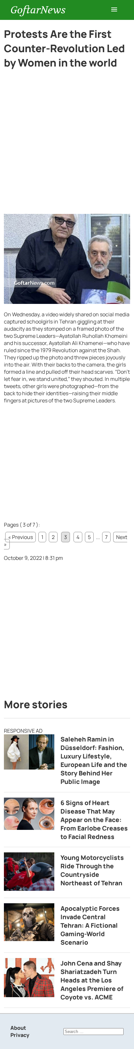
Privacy (19, 1035)
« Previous (20, 537)
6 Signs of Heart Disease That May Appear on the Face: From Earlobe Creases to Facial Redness (94, 820)
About (18, 1027)
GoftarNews (38, 10)
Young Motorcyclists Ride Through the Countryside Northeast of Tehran (92, 870)
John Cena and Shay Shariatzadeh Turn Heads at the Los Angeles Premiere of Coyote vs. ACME (91, 980)
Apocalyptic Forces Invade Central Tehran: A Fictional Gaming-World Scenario (90, 925)
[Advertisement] (67, 144)
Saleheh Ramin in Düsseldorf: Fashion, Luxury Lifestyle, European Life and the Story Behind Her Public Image (93, 760)
